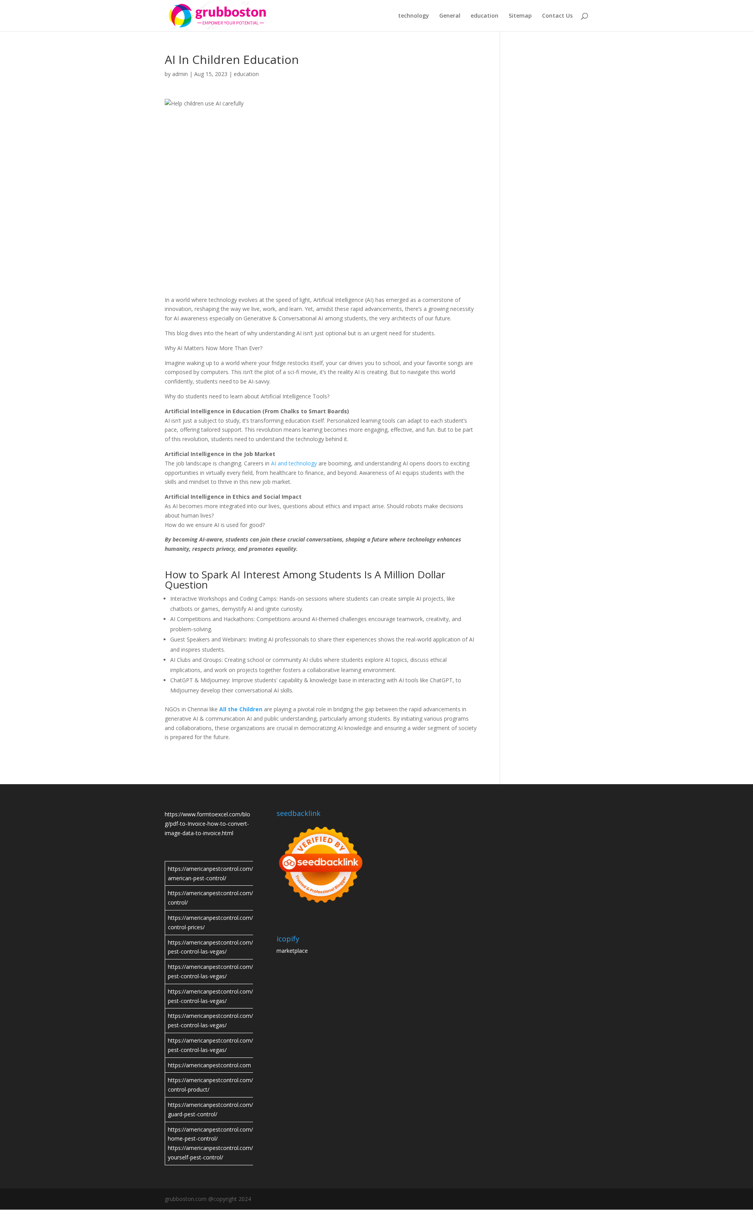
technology (413, 16)
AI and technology (294, 463)
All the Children (240, 709)
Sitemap (520, 16)
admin (180, 74)
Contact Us (557, 16)
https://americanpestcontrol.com (209, 1065)
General (449, 16)
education (484, 16)
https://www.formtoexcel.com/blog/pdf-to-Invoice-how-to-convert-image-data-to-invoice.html (207, 823)
